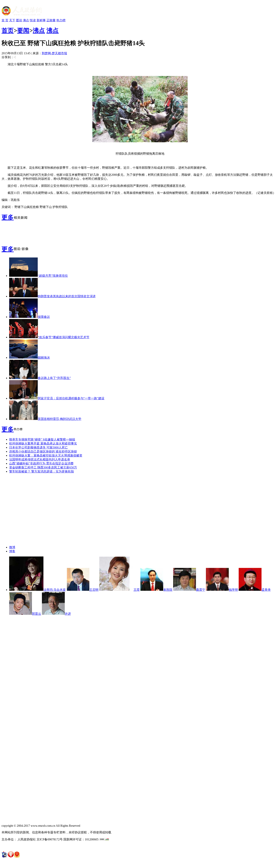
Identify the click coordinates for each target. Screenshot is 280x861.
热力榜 (61, 20)
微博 (12, 547)
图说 (19, 20)
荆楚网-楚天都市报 (54, 53)
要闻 (23, 30)
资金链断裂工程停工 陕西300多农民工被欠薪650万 (43, 467)
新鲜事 (41, 20)
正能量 (51, 20)
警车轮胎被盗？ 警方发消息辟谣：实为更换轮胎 (41, 471)
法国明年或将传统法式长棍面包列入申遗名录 (39, 459)
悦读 (33, 20)
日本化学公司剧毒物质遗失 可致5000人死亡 (38, 447)
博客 (12, 551)
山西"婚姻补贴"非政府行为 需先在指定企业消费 (41, 463)
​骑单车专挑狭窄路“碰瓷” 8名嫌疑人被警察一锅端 (42, 439)
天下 (12, 20)
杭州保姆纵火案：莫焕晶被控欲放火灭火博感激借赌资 (45, 455)
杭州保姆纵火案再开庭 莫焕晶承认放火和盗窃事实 (43, 443)
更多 (8, 217)
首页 (8, 30)
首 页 (5, 20)
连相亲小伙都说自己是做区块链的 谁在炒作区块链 (43, 451)
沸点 (26, 20)
